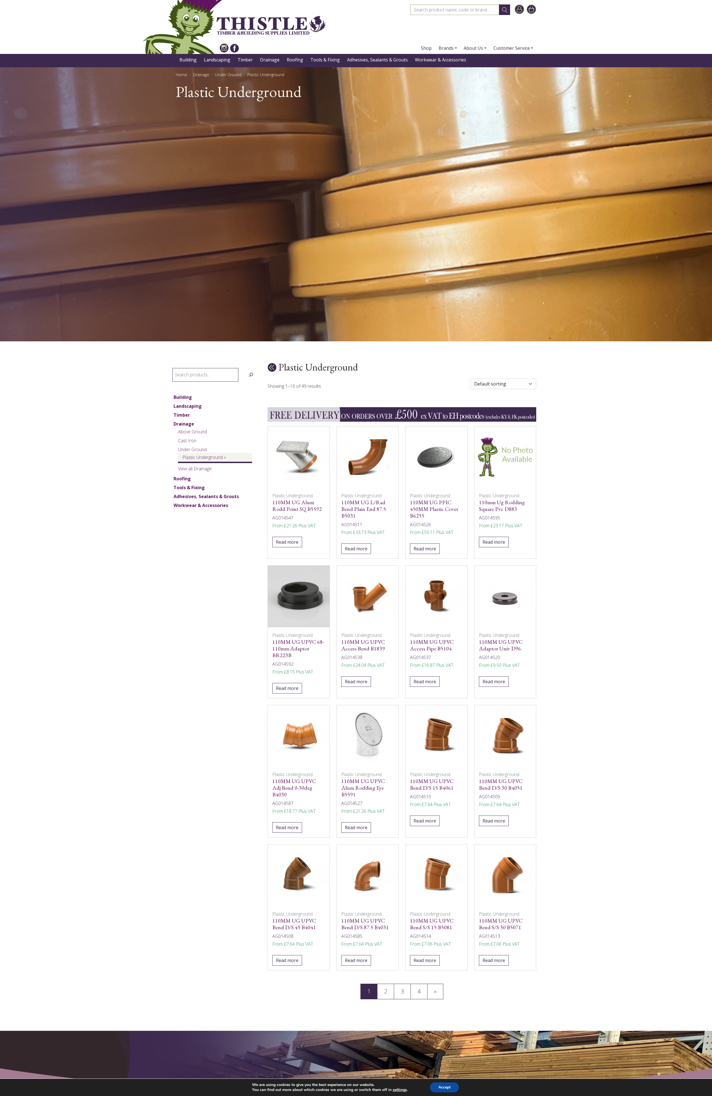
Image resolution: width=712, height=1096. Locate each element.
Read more (287, 542)
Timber (245, 60)
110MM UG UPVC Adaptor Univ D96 (501, 645)
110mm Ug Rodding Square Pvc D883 (502, 506)
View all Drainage (195, 469)
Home (181, 74)
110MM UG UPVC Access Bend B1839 (363, 645)
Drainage (270, 60)
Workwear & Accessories (440, 60)
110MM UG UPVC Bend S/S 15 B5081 (432, 924)
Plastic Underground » (204, 457)
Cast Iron (187, 441)
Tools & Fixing (325, 60)
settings (400, 1089)
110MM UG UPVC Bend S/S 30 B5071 (501, 924)
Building (188, 60)
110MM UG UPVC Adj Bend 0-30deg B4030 (294, 787)
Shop (426, 48)
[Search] (251, 375)
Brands (446, 48)
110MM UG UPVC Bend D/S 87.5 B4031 (365, 924)
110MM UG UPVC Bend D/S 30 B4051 (501, 784)
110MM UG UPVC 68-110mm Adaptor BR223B (298, 648)
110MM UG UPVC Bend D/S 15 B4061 (432, 784)
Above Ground (192, 432)
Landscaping (217, 60)
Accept (444, 1087)
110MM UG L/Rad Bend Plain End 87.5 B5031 (363, 509)
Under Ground (228, 74)
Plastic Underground (265, 74)
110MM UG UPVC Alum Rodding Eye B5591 (363, 787)
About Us (473, 48)
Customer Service (511, 48)
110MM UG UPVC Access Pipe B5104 (432, 645)
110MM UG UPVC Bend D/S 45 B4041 (294, 924)
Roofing (295, 60)
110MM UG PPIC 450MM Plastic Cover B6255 (434, 509)
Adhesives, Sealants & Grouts (377, 60)
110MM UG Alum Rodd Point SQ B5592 (297, 506)
